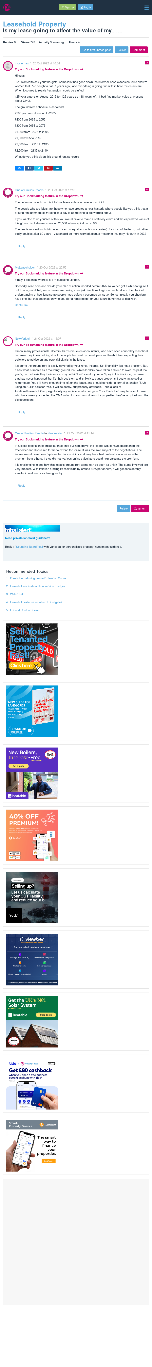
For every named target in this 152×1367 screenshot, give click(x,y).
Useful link (21, 305)
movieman (22, 63)
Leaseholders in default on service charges (37, 586)
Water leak (17, 594)
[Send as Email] (19, 168)
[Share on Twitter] (38, 168)
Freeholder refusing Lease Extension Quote (38, 578)
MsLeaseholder (25, 267)
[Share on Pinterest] (48, 168)
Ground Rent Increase (24, 610)
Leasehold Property (34, 23)
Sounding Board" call (29, 546)
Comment (139, 50)
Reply (21, 246)
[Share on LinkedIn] (57, 168)
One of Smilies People (29, 190)
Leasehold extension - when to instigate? (36, 602)
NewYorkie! (22, 338)
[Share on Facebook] (29, 168)
